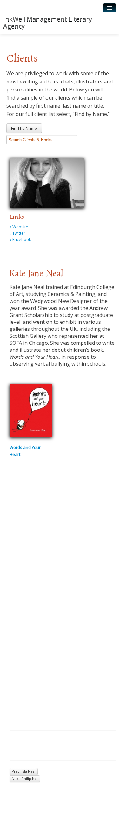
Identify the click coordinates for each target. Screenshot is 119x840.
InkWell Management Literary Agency (47, 22)
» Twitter (17, 233)
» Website (19, 227)
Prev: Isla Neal (24, 771)
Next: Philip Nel (25, 778)
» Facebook (20, 239)
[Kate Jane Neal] (47, 181)
